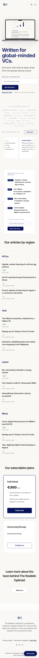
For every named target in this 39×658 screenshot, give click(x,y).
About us (19, 590)
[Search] (31, 4)
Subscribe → (31, 132)
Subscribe (19, 510)
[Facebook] (16, 645)
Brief (23, 655)
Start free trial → (15, 228)
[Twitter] (19, 645)
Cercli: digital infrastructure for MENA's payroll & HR (19, 210)
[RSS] (22, 645)
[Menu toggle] (35, 4)
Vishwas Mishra (25, 140)
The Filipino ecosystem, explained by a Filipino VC (19, 191)
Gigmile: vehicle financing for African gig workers (19, 182)
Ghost (18, 655)
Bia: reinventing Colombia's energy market (18, 201)
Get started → (10, 87)
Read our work (7, 92)
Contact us (19, 545)
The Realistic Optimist (18, 653)
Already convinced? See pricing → (24, 92)
